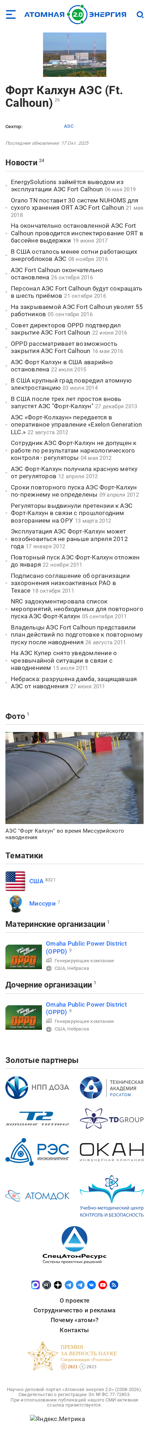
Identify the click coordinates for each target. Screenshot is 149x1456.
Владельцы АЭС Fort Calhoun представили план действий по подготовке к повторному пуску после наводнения (76, 635)
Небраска (78, 968)
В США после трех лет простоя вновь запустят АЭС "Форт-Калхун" (66, 402)
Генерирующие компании (84, 960)
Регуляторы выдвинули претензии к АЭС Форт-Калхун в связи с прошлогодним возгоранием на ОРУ (71, 513)
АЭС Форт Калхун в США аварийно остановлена (62, 365)
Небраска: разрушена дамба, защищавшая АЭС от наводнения (74, 682)
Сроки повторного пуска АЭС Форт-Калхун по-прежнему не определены (74, 491)
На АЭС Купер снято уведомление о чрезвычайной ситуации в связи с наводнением (64, 660)
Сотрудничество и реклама (74, 1310)
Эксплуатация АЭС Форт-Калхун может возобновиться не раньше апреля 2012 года (69, 539)
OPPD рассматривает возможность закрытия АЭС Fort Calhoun (64, 347)
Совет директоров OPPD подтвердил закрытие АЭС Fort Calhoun (66, 329)
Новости (21, 162)
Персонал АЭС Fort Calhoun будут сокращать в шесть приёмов (76, 292)
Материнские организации (55, 924)
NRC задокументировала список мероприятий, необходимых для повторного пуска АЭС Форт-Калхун (77, 609)
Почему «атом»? (75, 1320)
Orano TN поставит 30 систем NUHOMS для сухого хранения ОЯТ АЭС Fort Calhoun (75, 204)
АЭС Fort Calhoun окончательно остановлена (57, 273)
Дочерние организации (48, 984)
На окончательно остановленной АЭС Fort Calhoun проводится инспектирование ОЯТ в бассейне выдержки (77, 233)
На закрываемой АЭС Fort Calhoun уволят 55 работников (77, 310)
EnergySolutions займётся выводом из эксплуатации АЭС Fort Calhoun (67, 185)
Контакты (74, 1330)
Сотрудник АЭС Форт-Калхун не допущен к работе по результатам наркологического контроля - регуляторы (74, 450)
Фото (15, 716)
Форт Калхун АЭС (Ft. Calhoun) (64, 96)
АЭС (68, 126)
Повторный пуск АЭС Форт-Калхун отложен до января (75, 561)
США (36, 881)
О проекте (74, 1300)
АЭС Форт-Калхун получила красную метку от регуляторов (74, 472)
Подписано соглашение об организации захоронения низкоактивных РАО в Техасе (70, 583)
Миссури (42, 903)
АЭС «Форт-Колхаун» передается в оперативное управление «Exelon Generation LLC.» (76, 425)
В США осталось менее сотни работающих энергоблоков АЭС (74, 255)
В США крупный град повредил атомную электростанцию (71, 384)
